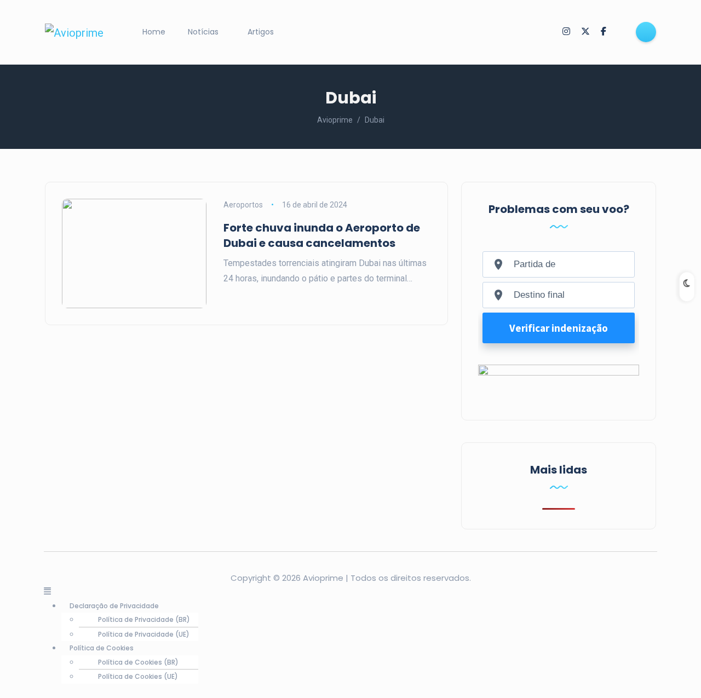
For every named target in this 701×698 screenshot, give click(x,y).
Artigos (261, 31)
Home (153, 31)
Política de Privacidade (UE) (143, 634)
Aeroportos (243, 204)
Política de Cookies (102, 648)
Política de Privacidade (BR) (144, 619)
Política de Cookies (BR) (138, 662)
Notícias (203, 31)
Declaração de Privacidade (114, 605)
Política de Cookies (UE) (138, 676)
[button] (350, 592)
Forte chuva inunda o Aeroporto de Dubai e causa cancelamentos (321, 235)
